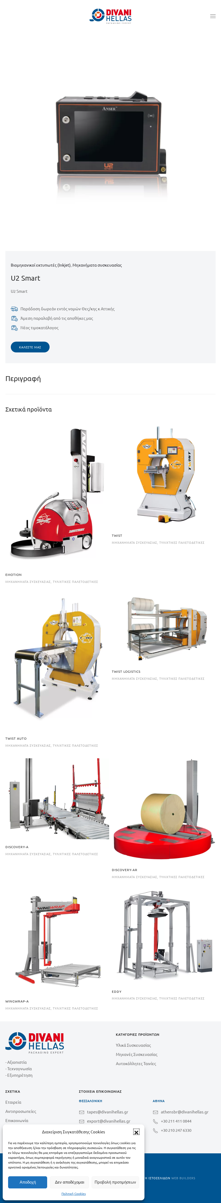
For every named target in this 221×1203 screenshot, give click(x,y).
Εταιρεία (13, 1102)
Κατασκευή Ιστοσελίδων (149, 1178)
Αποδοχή (28, 1182)
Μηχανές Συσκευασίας (136, 1054)
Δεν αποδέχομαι (69, 1182)
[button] (136, 1131)
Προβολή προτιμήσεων (115, 1182)
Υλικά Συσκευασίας (133, 1045)
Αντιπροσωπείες (20, 1111)
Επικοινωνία (16, 1120)
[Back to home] (111, 16)
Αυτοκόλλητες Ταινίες (136, 1063)
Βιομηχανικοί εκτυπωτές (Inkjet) (41, 264)
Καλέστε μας (30, 347)
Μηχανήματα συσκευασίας (97, 264)
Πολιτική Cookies (73, 1193)
